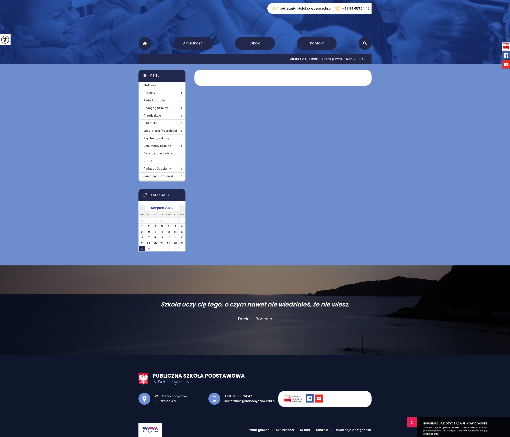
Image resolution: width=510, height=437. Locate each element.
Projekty (149, 93)
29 (181, 243)
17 (148, 237)
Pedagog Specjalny (157, 168)
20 (168, 237)
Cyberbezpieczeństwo (159, 153)
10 (148, 232)
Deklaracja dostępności (353, 429)
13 (169, 232)
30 (141, 248)
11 (155, 232)
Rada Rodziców (154, 100)
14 (175, 232)
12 (162, 232)
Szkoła (255, 43)
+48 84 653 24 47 (356, 8)
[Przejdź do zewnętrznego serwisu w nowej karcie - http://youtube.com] (319, 399)
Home (313, 58)
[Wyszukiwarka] (365, 43)
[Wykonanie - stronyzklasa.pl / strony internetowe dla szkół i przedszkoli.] (150, 430)
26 (161, 243)
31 (148, 248)
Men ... (349, 58)
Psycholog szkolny (156, 138)
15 (182, 232)
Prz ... (361, 58)
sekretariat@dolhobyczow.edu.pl (305, 8)
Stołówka (149, 85)
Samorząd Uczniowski (158, 176)
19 (162, 237)
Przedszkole (152, 115)
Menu (154, 76)
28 (175, 243)
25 (155, 243)
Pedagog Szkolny (155, 108)
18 (155, 237)
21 (175, 237)
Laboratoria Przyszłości (160, 131)
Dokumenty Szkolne (157, 146)
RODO (147, 161)
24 (148, 243)
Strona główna (144, 43)
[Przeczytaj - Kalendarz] (166, 196)
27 (168, 243)
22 (182, 237)
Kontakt (317, 43)
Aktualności (193, 43)
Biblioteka (150, 123)
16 (142, 237)
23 (141, 243)
